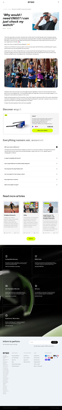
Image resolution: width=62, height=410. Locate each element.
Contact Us (26, 355)
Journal (9, 9)
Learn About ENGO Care (39, 266)
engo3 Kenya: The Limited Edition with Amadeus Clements (48, 216)
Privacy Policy (36, 357)
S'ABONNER (54, 342)
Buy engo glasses (15, 355)
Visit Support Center (9, 325)
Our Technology (15, 357)
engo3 (34, 116)
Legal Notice (36, 355)
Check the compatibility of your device (12, 266)
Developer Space (15, 366)
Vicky (25, 215)
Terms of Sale (37, 364)
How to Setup (26, 357)
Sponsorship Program (16, 364)
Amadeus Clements (9, 215)
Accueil (5, 9)
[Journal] (3, 9)
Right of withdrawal (38, 366)
